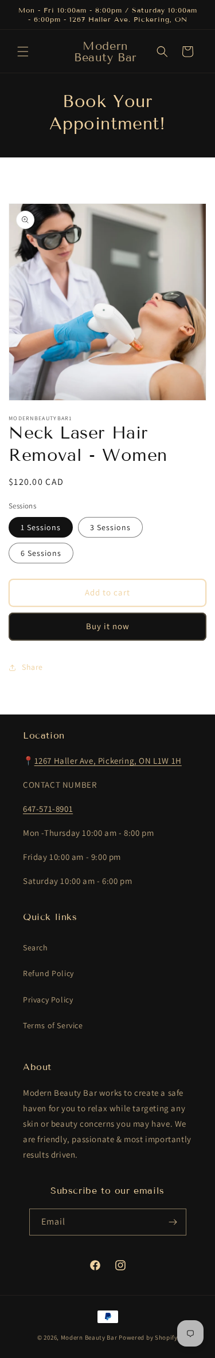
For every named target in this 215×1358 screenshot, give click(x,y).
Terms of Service (53, 1025)
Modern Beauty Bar (89, 1337)
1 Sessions (41, 527)
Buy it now (108, 626)
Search (35, 947)
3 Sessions (110, 527)
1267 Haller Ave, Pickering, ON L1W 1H (108, 760)
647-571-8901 (48, 808)
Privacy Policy (48, 999)
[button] (23, 51)
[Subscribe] (173, 1222)
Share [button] (32, 667)
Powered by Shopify (148, 1337)
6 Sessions (41, 553)
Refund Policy (48, 973)
